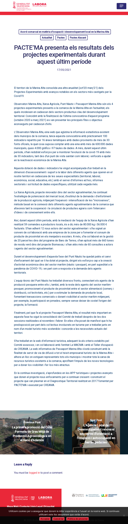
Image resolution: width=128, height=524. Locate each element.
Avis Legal (36, 506)
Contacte (25, 506)
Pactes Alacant (78, 37)
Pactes (61, 37)
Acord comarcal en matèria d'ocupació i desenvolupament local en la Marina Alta (64, 31)
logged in (34, 472)
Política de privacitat (78, 519)
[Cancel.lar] (124, 515)
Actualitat (47, 37)
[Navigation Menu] (121, 6)
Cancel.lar (58, 519)
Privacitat (49, 506)
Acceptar (45, 519)
